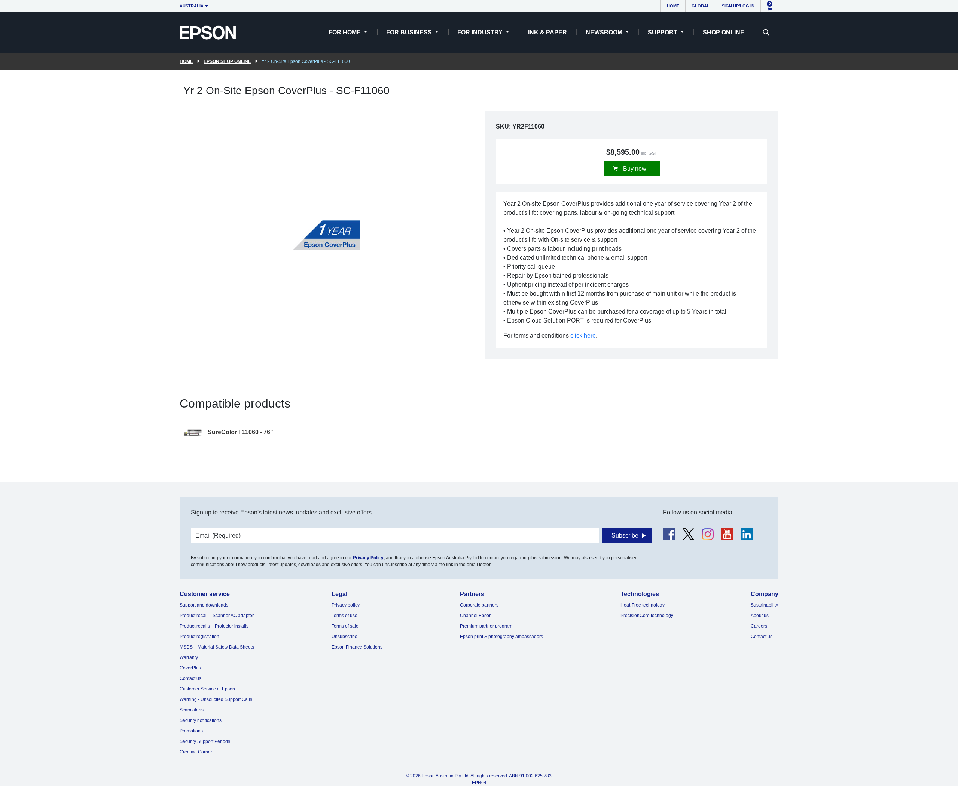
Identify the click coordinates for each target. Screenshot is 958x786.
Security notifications (201, 720)
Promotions (191, 731)
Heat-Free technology (642, 605)
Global (701, 6)
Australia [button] (192, 6)
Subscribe (624, 535)
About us (760, 615)
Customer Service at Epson (207, 689)
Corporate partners (479, 605)
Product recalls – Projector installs (214, 626)
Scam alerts (192, 710)
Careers (759, 626)
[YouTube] (727, 534)
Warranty (189, 657)
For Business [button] (409, 32)
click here (583, 335)
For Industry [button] (480, 32)
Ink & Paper (547, 32)
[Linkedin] (747, 534)
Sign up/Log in (738, 6)
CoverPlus (190, 668)
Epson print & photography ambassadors (501, 636)
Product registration (199, 636)
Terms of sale (345, 626)
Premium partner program (486, 626)
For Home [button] (345, 32)
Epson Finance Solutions (357, 647)
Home (673, 6)
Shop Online (723, 32)
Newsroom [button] (605, 32)
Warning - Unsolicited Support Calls (216, 699)
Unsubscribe (344, 636)
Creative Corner (196, 752)
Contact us (190, 678)
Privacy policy (346, 605)
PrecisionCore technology (646, 615)
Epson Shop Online (227, 61)
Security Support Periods (205, 741)
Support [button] (663, 32)
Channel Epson (476, 615)
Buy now (634, 169)
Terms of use (344, 615)
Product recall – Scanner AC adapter (217, 615)
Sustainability (764, 605)
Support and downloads (204, 605)
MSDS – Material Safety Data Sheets (217, 647)
